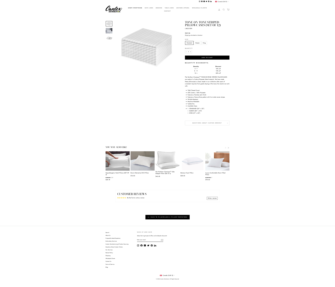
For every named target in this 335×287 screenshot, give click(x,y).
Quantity (189, 48)
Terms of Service (110, 264)
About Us (108, 235)
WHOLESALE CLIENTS (199, 8)
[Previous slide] (226, 148)
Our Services (109, 250)
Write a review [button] (212, 198)
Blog (107, 267)
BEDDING (159, 8)
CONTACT (167, 11)
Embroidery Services (111, 241)
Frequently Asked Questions (113, 238)
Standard (189, 43)
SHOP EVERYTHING (135, 8)
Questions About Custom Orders (114, 247)
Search (107, 232)
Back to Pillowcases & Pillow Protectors (168, 217)
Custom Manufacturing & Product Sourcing (117, 244)
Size (186, 39)
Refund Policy (109, 253)
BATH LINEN (149, 8)
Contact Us (108, 261)
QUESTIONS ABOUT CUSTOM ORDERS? (207, 123)
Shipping (187, 35)
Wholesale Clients (110, 258)
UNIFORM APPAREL (182, 8)
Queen (197, 43)
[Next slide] (228, 148)
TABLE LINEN (169, 8)
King (204, 43)
